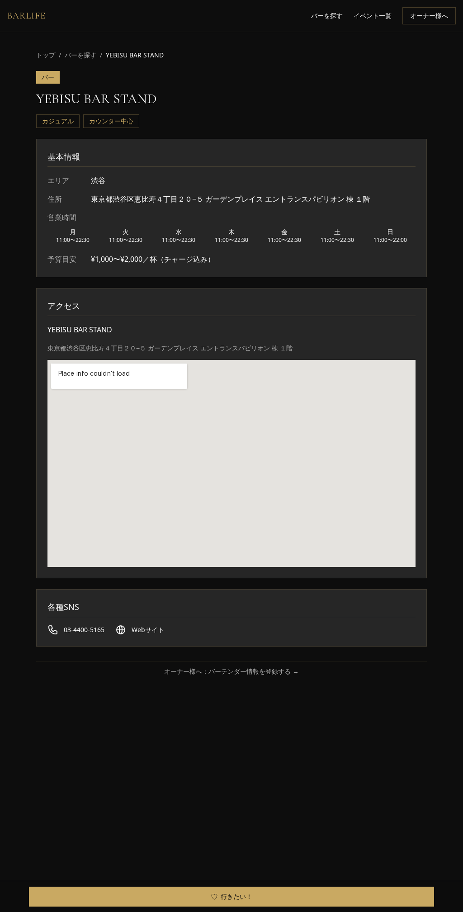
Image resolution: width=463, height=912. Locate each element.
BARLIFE (26, 15)
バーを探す (327, 15)
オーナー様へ (429, 15)
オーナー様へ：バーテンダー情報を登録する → (231, 671)
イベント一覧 (373, 15)
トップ (45, 55)
